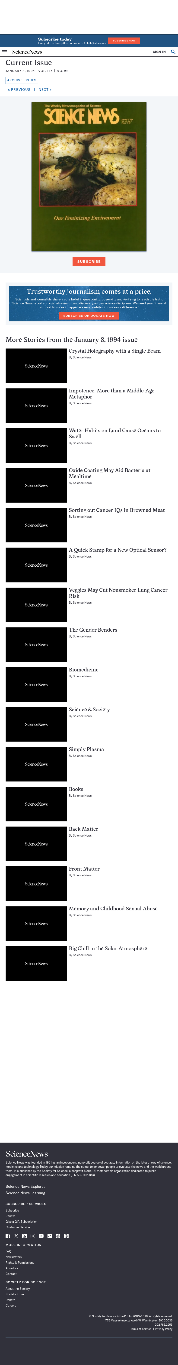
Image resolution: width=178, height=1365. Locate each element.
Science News (82, 357)
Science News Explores (25, 1186)
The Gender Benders (93, 630)
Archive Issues (21, 80)
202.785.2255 (163, 1324)
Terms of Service (140, 1329)
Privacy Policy (163, 1329)
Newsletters (14, 1257)
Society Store (15, 1294)
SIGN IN (159, 52)
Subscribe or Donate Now (89, 315)
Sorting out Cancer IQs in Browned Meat (117, 510)
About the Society (18, 1288)
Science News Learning (25, 1193)
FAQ (8, 1251)
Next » (45, 89)
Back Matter (83, 829)
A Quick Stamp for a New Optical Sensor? (118, 550)
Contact (11, 1274)
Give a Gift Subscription (21, 1221)
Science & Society (89, 710)
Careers (11, 1305)
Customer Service (18, 1227)
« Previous (19, 89)
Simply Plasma (86, 749)
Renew (10, 1216)
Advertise (12, 1268)
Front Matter (84, 869)
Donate (10, 1300)
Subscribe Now (124, 40)
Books (76, 789)
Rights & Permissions (20, 1262)
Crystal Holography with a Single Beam (115, 351)
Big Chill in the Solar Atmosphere (108, 948)
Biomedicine (84, 670)
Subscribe (89, 261)
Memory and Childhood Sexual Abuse (113, 909)
